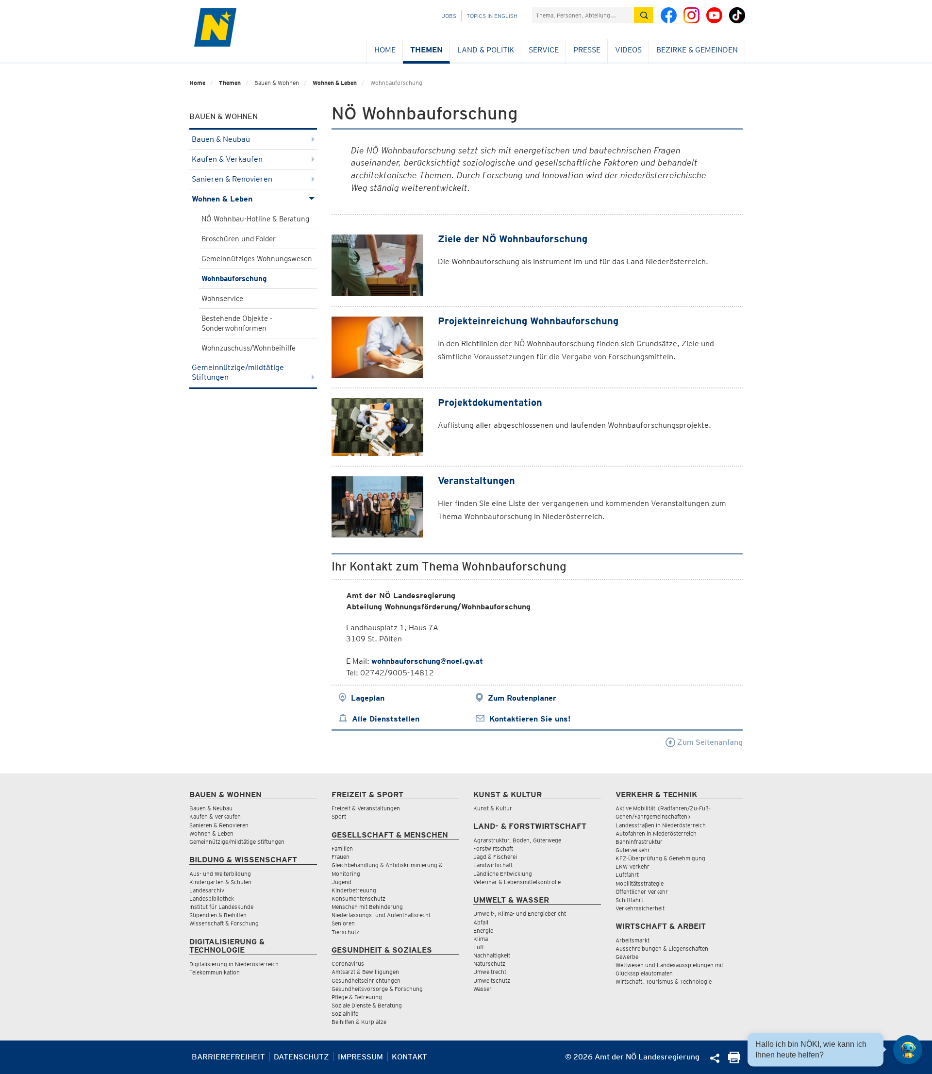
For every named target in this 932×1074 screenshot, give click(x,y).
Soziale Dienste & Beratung (367, 1005)
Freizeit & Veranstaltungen (366, 808)
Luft (478, 947)
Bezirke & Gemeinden (697, 49)
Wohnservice (222, 298)
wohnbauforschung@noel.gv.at (427, 661)
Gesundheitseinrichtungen (366, 980)
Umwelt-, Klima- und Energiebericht (519, 913)
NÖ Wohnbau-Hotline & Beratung (255, 219)
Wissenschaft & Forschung (224, 923)
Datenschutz (301, 1056)
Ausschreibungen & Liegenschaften (662, 948)
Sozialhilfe (345, 1013)
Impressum (360, 1056)
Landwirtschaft (493, 865)
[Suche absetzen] (643, 15)
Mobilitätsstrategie (640, 883)
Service (544, 49)
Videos (628, 49)
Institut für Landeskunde (221, 906)
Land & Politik (485, 49)
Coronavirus (348, 963)
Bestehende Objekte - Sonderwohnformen (236, 323)
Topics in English (491, 15)
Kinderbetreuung (354, 890)
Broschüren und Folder (238, 239)
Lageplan (367, 698)
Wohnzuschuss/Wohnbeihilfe (248, 348)
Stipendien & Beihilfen (218, 915)
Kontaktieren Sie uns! (529, 718)
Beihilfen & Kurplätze (359, 1021)
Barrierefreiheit (228, 1056)
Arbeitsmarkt (632, 940)
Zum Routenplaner (522, 698)
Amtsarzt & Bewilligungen (365, 971)
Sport (339, 816)
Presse (586, 49)
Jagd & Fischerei (495, 856)
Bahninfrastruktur (639, 841)
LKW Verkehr (632, 866)
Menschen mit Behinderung (367, 906)
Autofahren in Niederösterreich (656, 833)
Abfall (480, 922)
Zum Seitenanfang (709, 742)
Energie (483, 930)
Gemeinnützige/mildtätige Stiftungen (238, 372)
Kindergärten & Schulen (220, 882)
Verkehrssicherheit (640, 908)
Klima (480, 938)
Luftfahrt (627, 874)
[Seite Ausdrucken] (734, 1060)
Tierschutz (345, 932)
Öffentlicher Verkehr (642, 891)
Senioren (343, 923)
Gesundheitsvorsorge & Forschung (377, 988)
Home (385, 49)
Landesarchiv (206, 890)
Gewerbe (627, 956)
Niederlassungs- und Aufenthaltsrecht (381, 915)
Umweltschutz (491, 980)
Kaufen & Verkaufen (227, 159)
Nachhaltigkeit (491, 955)
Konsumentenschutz (358, 898)
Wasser (482, 988)
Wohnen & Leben (335, 82)
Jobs (449, 15)
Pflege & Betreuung (357, 997)
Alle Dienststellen (385, 718)
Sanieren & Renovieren (232, 179)
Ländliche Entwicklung (502, 873)
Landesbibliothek (211, 898)
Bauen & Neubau (221, 139)
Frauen (341, 856)
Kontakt (409, 1056)
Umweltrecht (489, 971)
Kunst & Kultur (492, 808)
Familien (342, 848)
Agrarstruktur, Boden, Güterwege (517, 840)
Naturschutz (489, 963)
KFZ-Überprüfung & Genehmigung (660, 858)
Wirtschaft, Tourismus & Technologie (664, 981)
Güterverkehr (633, 850)
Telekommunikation (214, 972)
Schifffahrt (629, 900)
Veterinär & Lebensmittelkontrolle (517, 882)
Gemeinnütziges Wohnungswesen (256, 258)
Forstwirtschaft (493, 848)
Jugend (341, 882)
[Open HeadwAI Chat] (907, 1049)
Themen (426, 49)
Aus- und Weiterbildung (220, 873)
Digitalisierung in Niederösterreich (234, 964)
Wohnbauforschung (233, 278)
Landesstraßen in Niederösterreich (661, 825)
